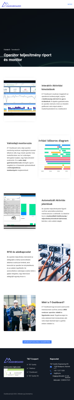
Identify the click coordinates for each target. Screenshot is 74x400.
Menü (70, 4)
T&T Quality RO (34, 376)
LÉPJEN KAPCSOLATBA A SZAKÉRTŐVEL (37, 342)
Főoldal (6, 50)
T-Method (32, 368)
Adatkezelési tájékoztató (12, 367)
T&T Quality (32, 365)
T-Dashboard (33, 372)
